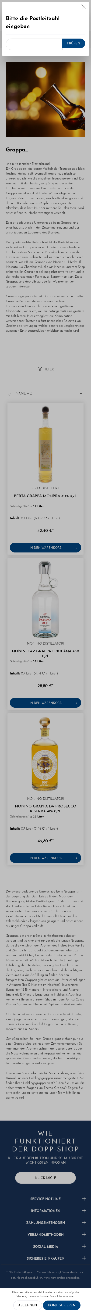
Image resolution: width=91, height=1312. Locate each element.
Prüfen (73, 43)
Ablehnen (27, 1305)
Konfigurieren (62, 1305)
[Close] (84, 7)
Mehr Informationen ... (63, 1296)
